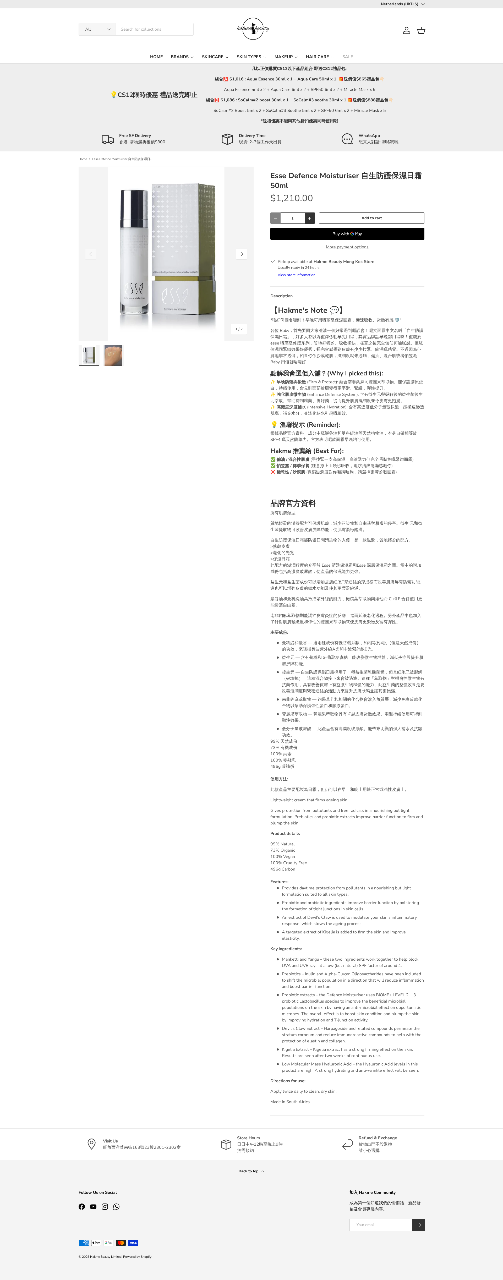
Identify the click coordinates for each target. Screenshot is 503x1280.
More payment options (347, 247)
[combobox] (136, 29)
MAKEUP (284, 57)
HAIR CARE (317, 57)
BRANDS (180, 57)
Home (83, 159)
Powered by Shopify (137, 1257)
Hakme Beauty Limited (106, 1257)
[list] (166, 254)
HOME (156, 57)
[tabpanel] (347, 1091)
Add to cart (372, 218)
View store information (296, 274)
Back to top (249, 1171)
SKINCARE (212, 57)
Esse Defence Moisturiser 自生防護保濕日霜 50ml (123, 159)
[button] (421, 30)
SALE (347, 57)
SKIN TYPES (249, 57)
